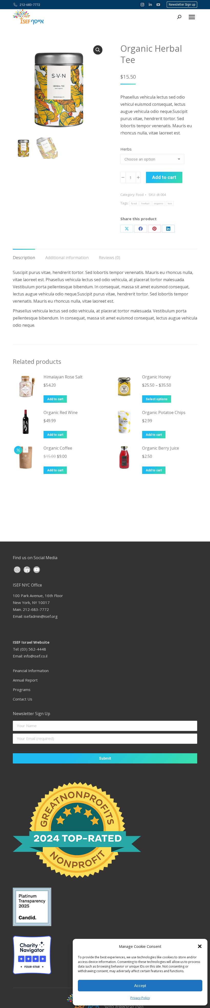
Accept (140, 985)
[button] (199, 946)
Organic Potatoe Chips (163, 412)
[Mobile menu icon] (191, 17)
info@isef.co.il (35, 656)
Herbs (126, 149)
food (134, 203)
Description (24, 257)
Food (140, 194)
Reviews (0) (109, 257)
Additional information (67, 257)
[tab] (24, 255)
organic (158, 203)
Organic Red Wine (61, 412)
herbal (145, 203)
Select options (156, 399)
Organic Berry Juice (160, 448)
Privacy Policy (140, 998)
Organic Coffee (58, 448)
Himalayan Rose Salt (63, 377)
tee (170, 203)
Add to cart (164, 177)
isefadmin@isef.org (41, 616)
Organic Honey (156, 377)
